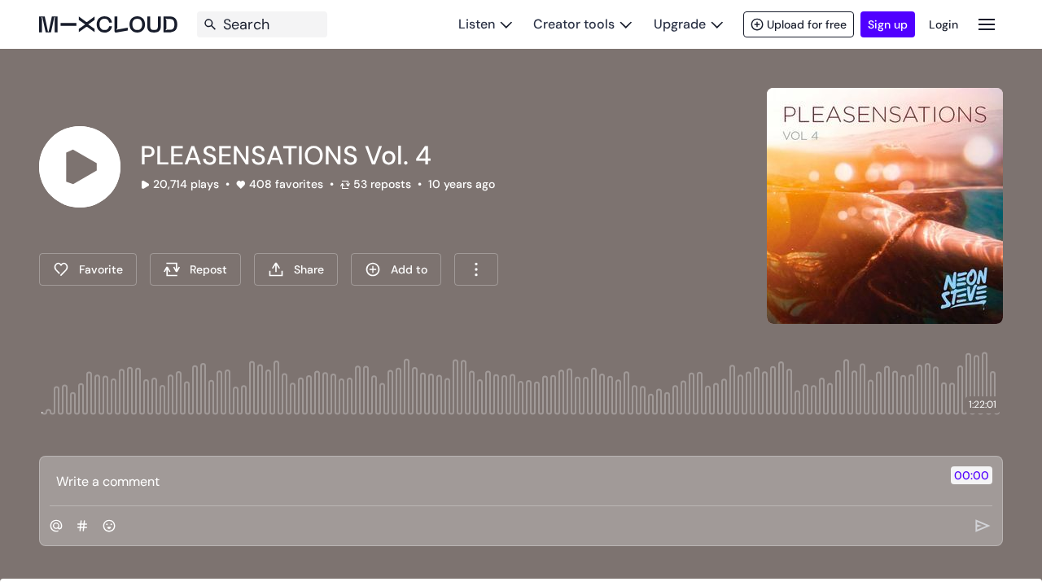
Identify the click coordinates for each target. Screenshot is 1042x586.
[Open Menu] (986, 24)
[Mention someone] (56, 525)
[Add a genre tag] (82, 525)
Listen (476, 24)
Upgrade (680, 24)
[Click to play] (79, 167)
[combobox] (476, 269)
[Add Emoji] (109, 526)
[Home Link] (108, 24)
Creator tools (574, 24)
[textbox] (494, 481)
